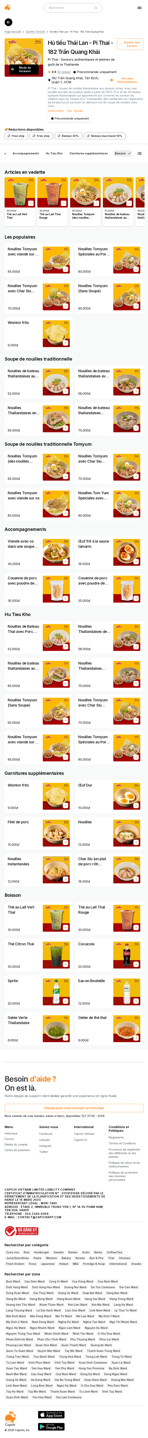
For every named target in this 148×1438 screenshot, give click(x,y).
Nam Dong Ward (43, 1322)
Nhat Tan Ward (83, 1333)
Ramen (72, 1252)
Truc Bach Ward (44, 1356)
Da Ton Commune (103, 1287)
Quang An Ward (101, 1345)
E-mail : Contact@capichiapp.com (33, 1217)
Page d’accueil (13, 31)
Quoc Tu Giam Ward (19, 1350)
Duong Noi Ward (75, 1287)
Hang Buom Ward (68, 1298)
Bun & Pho (96, 1258)
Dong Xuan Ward (17, 1293)
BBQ (75, 1263)
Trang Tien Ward (17, 1356)
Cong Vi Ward (58, 1281)
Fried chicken (15, 1263)
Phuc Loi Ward (109, 1339)
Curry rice (12, 1252)
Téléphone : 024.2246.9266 (27, 1213)
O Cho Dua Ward (109, 1333)
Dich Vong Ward (17, 1287)
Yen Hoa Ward (40, 1368)
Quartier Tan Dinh (35, 31)
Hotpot (63, 1263)
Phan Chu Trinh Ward (51, 1339)
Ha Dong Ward (40, 1379)
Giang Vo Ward (68, 1293)
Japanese (48, 1263)
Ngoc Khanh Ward (42, 1327)
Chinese (124, 1258)
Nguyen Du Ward (96, 1327)
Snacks (136, 1263)
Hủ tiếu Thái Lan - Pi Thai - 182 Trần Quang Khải (77, 31)
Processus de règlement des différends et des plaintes (124, 1153)
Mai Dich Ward (16, 1316)
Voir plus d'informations (127, 80)
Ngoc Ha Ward (15, 1327)
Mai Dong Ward (40, 1316)
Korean (80, 1258)
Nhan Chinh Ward (56, 1333)
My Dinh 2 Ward (16, 1322)
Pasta (37, 1258)
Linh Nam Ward (100, 1310)
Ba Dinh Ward (118, 1368)
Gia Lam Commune (68, 1397)
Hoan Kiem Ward (95, 1379)
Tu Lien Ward (15, 1362)
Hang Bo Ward (15, 1298)
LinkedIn (44, 1140)
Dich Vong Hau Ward (46, 1287)
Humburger (41, 1252)
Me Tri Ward (64, 1316)
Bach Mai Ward (16, 1374)
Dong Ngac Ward (115, 1374)
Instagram (45, 1145)
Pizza (32, 1263)
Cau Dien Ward (34, 1281)
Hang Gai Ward (95, 1298)
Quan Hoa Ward (46, 1345)
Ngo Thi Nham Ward (123, 1322)
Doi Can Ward (128, 1287)
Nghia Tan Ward (94, 1322)
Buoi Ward (13, 1281)
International (118, 1263)
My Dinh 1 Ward (109, 1316)
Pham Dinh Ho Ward (19, 1339)
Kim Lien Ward (77, 1304)
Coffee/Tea (114, 1252)
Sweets (59, 1252)
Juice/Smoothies (17, 1258)
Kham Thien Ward (51, 1304)
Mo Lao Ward (85, 1316)
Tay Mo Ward (73, 1350)
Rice (26, 1252)
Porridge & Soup (94, 1263)
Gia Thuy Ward (43, 1293)
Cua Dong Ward (82, 1281)
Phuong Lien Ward (18, 1345)
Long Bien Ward (41, 1385)
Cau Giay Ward (41, 1374)
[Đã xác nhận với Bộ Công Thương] (74, 1229)
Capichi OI (80, 1140)
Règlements (116, 1137)
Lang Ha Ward (123, 1304)
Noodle (78, 110)
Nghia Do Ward (68, 1322)
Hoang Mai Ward (122, 1379)
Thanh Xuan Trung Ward (103, 1350)
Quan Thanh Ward (73, 1345)
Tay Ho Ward (14, 1391)
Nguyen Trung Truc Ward (23, 1333)
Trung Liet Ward (96, 1356)
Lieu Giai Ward (75, 1310)
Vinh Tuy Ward (64, 1362)
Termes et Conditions (122, 1143)
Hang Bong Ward (41, 1298)
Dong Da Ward (90, 1374)
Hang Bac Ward (117, 1293)
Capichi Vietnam (84, 1133)
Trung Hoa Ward (70, 1356)
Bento (98, 1252)
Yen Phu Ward (64, 1368)
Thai (68, 110)
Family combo (56, 110)
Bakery (66, 1258)
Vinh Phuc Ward (39, 1362)
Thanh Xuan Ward (62, 1391)
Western (51, 1258)
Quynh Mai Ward (49, 1350)
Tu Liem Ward (88, 1391)
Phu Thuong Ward (83, 1339)
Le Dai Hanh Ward (49, 1310)
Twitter (43, 1151)
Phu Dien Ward (118, 1385)
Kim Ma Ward (100, 1304)
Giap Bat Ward (92, 1293)
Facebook (45, 1133)
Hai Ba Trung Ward (67, 1379)
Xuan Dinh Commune (93, 1362)
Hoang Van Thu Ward (20, 1304)
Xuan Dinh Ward (17, 1397)
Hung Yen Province (91, 1368)
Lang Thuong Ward (19, 1310)
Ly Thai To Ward (125, 1310)
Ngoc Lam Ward (69, 1327)
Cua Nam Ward (108, 1281)
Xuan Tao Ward (16, 1368)
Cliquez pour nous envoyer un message (74, 1108)
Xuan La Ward (121, 1362)
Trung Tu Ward (121, 1356)
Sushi (86, 1252)
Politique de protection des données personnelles (123, 1176)
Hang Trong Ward (121, 1298)
